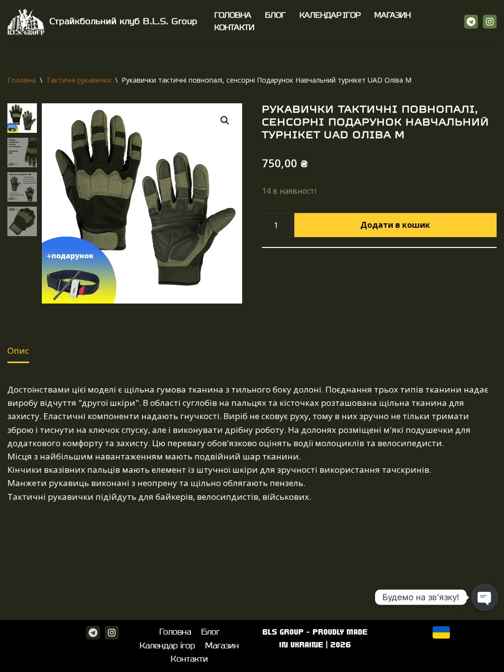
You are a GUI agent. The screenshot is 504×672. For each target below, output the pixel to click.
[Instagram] (490, 22)
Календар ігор (329, 15)
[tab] (18, 351)
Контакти (234, 27)
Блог (275, 15)
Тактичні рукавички (78, 80)
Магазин (392, 15)
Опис (18, 350)
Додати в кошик (395, 224)
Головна (232, 15)
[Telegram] (471, 22)
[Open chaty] (485, 597)
